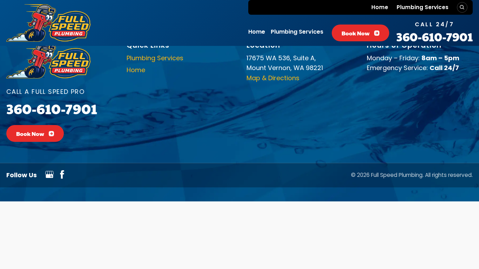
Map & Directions (273, 78)
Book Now (356, 33)
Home (379, 7)
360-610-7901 (434, 36)
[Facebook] (62, 176)
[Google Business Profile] (49, 176)
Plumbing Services (422, 7)
